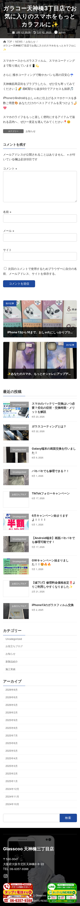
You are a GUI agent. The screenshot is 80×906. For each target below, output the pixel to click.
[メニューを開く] (56, 10)
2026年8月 (12, 689)
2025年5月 (12, 750)
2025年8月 (12, 727)
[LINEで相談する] (62, 893)
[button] (72, 9)
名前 (7, 212)
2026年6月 (12, 697)
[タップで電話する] (18, 893)
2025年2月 (12, 773)
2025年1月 (12, 781)
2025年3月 (12, 766)
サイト (7, 249)
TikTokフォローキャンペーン (51, 493)
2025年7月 (12, 735)
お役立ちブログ (14, 646)
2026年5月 (12, 704)
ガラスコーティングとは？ (49, 426)
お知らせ (30, 131)
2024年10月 (12, 804)
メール (8, 231)
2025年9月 (12, 720)
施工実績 (10, 669)
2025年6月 (12, 743)
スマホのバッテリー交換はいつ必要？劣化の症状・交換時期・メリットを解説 (53, 407)
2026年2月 (12, 712)
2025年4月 (12, 758)
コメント (10, 168)
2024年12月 (12, 789)
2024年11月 (12, 796)
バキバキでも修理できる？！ (50, 471)
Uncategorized (14, 639)
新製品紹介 (12, 661)
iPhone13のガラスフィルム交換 (53, 605)
